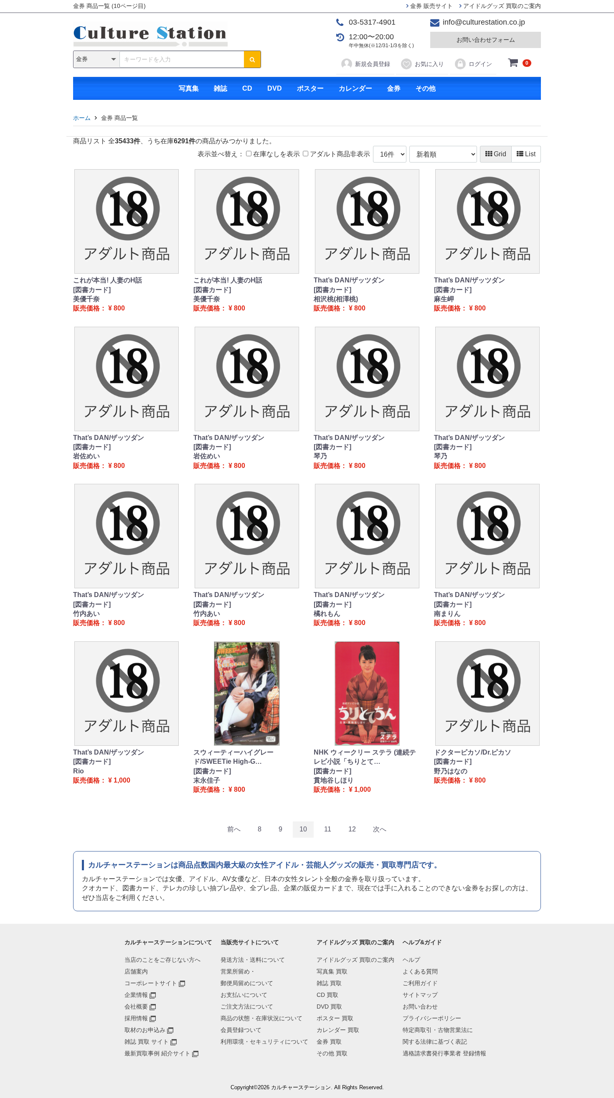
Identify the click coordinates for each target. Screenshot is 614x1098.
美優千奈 (86, 298)
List (529, 154)
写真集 (189, 88)
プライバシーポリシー (432, 1018)
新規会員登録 (372, 64)
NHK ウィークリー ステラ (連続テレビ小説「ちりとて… (365, 757)
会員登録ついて (241, 1030)
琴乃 (320, 456)
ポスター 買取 (335, 1018)
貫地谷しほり (334, 780)
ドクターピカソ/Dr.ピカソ (472, 752)
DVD (274, 88)
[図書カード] (92, 289)
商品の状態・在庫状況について (261, 1018)
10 (303, 829)
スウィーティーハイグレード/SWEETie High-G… (233, 757)
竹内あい (86, 613)
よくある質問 (420, 971)
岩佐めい (86, 456)
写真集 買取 (332, 971)
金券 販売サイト (430, 6)
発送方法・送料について (253, 959)
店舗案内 (136, 971)
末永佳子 (206, 780)
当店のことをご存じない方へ (162, 959)
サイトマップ (420, 994)
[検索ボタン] (252, 59)
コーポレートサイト (150, 983)
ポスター (310, 88)
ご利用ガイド (420, 983)
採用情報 (136, 1018)
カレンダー (355, 88)
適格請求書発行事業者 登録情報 (444, 1053)
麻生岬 (444, 298)
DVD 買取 (329, 1006)
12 (352, 829)
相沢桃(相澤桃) (336, 298)
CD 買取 (327, 994)
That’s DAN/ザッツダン (349, 280)
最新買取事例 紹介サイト (157, 1053)
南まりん (447, 613)
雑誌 (220, 88)
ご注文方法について (247, 1006)
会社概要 (136, 1006)
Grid (499, 154)
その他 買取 (332, 1053)
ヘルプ (411, 959)
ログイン (480, 64)
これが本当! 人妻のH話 (107, 280)
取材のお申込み (144, 1030)
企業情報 (136, 994)
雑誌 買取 (329, 983)
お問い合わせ (420, 1006)
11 (327, 829)
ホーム (82, 117)
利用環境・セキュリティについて (264, 1041)
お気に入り (429, 64)
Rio (78, 771)
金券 (394, 88)
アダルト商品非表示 (339, 154)
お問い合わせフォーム (486, 39)
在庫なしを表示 (275, 154)
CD (247, 88)
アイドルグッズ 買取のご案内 (501, 6)
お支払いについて (244, 994)
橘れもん (327, 613)
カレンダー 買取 (338, 1030)
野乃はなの (450, 771)
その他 (426, 88)
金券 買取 (329, 1041)
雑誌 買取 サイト (146, 1041)
